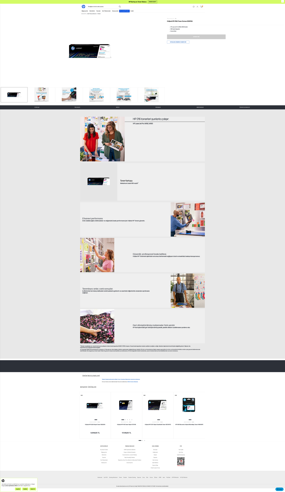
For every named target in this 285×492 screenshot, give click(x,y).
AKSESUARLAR (200, 107)
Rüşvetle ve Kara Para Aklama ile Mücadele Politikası (129, 460)
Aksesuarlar (115, 11)
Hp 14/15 (106, 477)
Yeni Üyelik (181, 449)
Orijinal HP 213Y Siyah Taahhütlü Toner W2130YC (158, 424)
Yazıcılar (98, 11)
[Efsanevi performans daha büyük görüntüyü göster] (188, 219)
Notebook (100, 477)
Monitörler (92, 11)
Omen (120, 477)
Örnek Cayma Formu (155, 468)
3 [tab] (127, 419)
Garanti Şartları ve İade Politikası (129, 455)
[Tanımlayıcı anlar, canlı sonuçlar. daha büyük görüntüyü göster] (188, 290)
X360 (160, 477)
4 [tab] (129, 419)
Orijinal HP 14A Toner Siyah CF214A (126, 424)
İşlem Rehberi (155, 462)
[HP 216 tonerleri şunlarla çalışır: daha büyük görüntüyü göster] (102, 139)
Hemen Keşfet (152, 1)
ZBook (155, 477)
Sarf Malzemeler (106, 11)
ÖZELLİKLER (77, 107)
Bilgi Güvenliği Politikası (130, 457)
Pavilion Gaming (132, 477)
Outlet (132, 11)
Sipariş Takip (155, 465)
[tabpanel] (95, 415)
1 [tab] (95, 419)
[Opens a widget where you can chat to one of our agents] (279, 489)
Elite (147, 477)
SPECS (117, 107)
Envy (143, 477)
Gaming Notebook (113, 477)
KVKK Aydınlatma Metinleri (129, 449)
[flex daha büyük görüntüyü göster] (97, 326)
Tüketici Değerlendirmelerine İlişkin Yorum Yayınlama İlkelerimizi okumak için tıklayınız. (121, 379)
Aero (164, 477)
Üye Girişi (181, 452)
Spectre (139, 477)
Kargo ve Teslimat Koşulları (130, 452)
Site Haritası (155, 460)
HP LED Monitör (183, 477)
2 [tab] (125, 419)
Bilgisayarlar (85, 11)
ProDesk (168, 477)
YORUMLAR (158, 107)
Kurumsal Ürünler (124, 11)
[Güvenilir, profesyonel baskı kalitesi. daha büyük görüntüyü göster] (97, 255)
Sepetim (155, 457)
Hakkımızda (155, 452)
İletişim (155, 455)
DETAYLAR (37, 107)
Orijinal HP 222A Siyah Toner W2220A (95, 424)
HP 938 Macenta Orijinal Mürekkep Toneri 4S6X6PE (189, 424)
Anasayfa (155, 449)
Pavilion (125, 477)
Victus (151, 477)
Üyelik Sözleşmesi (181, 455)
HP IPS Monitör (175, 477)
